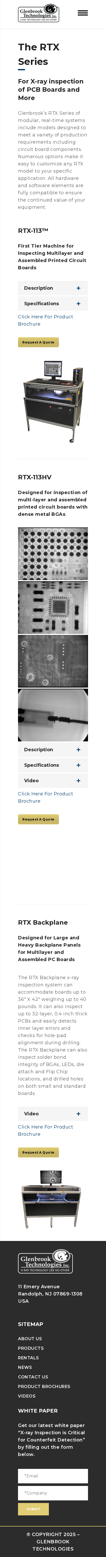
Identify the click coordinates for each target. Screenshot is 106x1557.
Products (31, 1348)
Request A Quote (38, 342)
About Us (30, 1338)
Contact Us (33, 1377)
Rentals (28, 1357)
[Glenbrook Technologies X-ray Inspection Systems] (38, 13)
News (25, 1367)
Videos (27, 1396)
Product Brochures (44, 1386)
